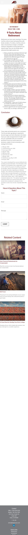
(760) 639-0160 (16, 510)
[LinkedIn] (14, 525)
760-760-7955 (16, 512)
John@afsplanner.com (14, 522)
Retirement (14, 531)
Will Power (3, 291)
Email (2, 201)
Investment (14, 533)
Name (2, 193)
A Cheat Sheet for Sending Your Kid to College (12, 322)
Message (3, 210)
